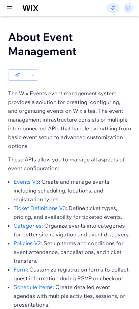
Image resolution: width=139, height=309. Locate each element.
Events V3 (26, 181)
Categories (27, 225)
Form (20, 269)
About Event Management (42, 44)
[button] (17, 75)
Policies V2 (27, 243)
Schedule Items (33, 287)
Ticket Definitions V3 (39, 208)
